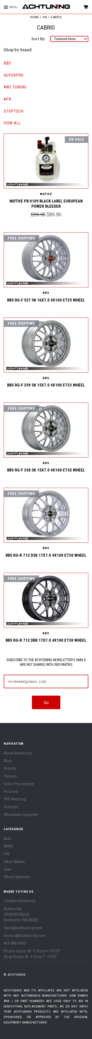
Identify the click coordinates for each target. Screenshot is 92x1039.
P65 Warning (15, 799)
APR (7, 99)
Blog (7, 760)
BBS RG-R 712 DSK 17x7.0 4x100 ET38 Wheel (46, 555)
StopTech (14, 111)
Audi (8, 838)
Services (11, 806)
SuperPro (14, 75)
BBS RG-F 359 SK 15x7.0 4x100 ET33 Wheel (46, 385)
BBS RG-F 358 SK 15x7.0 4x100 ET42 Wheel (46, 470)
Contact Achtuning (19, 900)
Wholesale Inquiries (21, 814)
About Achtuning (18, 753)
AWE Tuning (15, 87)
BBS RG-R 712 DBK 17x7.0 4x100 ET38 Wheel (46, 640)
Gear (8, 869)
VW (7, 854)
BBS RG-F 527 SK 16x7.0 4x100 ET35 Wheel (46, 300)
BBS (7, 63)
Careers (10, 776)
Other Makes (14, 861)
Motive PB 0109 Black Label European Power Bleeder (46, 204)
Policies (11, 791)
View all (12, 123)
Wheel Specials (17, 876)
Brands (10, 768)
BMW (8, 846)
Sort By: (38, 38)
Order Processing (19, 783)
